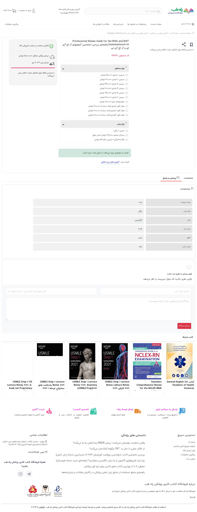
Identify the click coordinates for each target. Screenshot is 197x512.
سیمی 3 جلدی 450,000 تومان (111, 84)
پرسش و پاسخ (170, 178)
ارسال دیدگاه (184, 325)
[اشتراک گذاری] (184, 45)
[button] (26, 11)
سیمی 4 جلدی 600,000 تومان (112, 88)
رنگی (140, 211)
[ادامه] (192, 497)
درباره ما (192, 442)
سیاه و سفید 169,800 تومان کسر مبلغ (108, 135)
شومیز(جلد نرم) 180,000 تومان (112, 101)
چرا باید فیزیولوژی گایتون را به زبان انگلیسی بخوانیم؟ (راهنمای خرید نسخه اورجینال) (100, 460)
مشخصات (188, 178)
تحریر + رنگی (119, 130)
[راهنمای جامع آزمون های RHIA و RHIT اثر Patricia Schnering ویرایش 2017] (180, 15)
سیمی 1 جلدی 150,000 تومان (112, 75)
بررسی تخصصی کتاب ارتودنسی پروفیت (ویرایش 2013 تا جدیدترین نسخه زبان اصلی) (100, 454)
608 (140, 202)
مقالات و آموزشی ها (101, 24)
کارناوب (41, 507)
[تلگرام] (29, 474)
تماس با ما (191, 459)
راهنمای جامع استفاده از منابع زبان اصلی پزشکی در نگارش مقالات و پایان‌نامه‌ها (103, 472)
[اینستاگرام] (20, 474)
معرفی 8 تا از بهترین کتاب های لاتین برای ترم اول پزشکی (114, 466)
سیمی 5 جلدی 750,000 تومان (111, 92)
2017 (140, 229)
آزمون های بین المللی (110, 162)
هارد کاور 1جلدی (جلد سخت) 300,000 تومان (106, 106)
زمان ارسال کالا (189, 450)
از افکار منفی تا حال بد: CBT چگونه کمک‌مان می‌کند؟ (117, 448)
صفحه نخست (155, 24)
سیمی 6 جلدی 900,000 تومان (112, 97)
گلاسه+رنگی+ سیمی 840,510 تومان (109, 139)
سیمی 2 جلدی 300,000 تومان (112, 79)
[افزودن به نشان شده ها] (191, 45)
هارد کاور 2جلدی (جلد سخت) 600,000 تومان (106, 110)
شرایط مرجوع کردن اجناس (184, 446)
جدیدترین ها (118, 24)
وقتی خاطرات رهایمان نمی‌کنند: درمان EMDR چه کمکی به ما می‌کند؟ (109, 443)
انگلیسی (138, 220)
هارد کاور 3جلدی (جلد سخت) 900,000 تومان (106, 115)
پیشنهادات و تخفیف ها (136, 24)
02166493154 (33, 452)
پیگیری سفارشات (11, 24)
